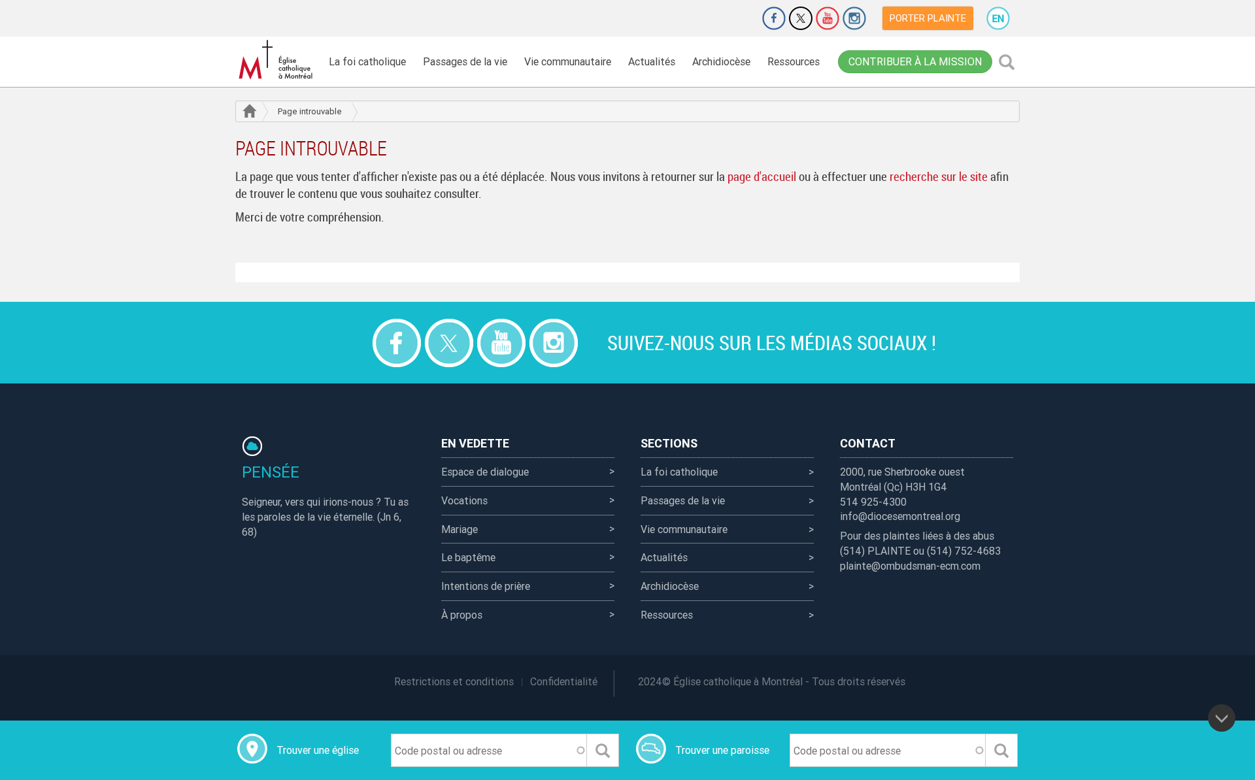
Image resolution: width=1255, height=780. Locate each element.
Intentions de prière (485, 586)
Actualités (651, 61)
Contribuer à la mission (915, 61)
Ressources (793, 61)
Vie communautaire (567, 61)
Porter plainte (928, 18)
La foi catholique (367, 61)
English (998, 18)
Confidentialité (563, 681)
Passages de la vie (465, 61)
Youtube (827, 18)
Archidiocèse (721, 61)
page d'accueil (762, 176)
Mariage (459, 529)
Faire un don (737, 18)
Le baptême (468, 557)
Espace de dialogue (485, 471)
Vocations (464, 500)
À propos (461, 614)
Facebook (774, 18)
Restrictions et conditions (454, 681)
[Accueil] (278, 60)
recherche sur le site (939, 176)
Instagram (854, 18)
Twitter (800, 18)
